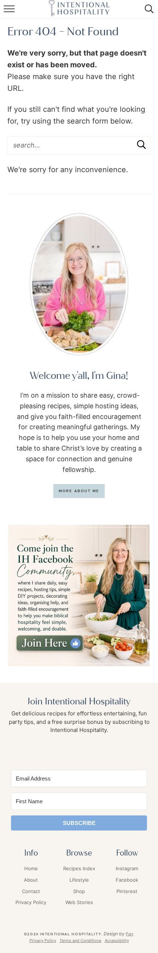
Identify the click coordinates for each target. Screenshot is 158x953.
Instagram (127, 868)
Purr (129, 933)
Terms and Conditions (80, 940)
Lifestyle (79, 880)
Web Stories (79, 902)
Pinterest (126, 891)
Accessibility (117, 940)
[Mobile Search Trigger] (147, 13)
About (31, 880)
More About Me (79, 491)
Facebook (127, 880)
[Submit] (141, 145)
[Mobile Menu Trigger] (10, 13)
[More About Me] (79, 284)
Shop (79, 891)
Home (31, 868)
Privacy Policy (30, 902)
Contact (31, 891)
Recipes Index (79, 868)
